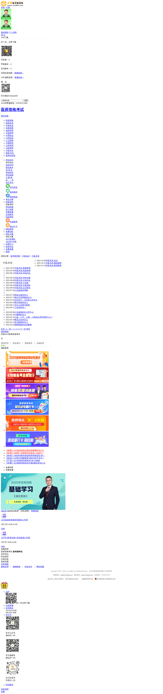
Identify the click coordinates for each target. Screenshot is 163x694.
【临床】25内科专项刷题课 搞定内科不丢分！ (25, 458)
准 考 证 (9, 170)
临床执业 (9, 123)
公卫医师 (9, 140)
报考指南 (13, 197)
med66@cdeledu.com (66, 575)
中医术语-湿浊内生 (22, 273)
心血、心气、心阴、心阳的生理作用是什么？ (34, 317)
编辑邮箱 (16, 567)
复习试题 (9, 209)
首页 (3, 329)
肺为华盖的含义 (21, 302)
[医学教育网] (12, 6)
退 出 (3, 35)
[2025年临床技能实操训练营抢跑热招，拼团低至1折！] (27, 398)
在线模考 (13, 222)
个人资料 (13, 32)
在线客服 (9, 605)
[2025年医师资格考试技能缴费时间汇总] (27, 366)
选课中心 (9, 244)
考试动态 (9, 160)
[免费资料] (4, 588)
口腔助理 (9, 146)
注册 (8, 7)
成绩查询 (28, 343)
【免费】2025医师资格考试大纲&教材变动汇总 (25, 463)
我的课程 (5, 32)
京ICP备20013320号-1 (72, 579)
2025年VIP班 (11, 242)
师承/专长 (10, 153)
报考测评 (13, 192)
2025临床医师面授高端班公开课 (14, 520)
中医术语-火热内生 (22, 280)
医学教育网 (15, 256)
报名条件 (9, 168)
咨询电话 (9, 608)
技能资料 (9, 217)
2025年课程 (10, 239)
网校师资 (9, 229)
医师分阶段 (10, 156)
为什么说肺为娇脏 (22, 305)
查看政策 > (19, 77)
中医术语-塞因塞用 (53, 266)
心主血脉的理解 (21, 290)
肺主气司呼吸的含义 (23, 297)
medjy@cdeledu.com (87, 575)
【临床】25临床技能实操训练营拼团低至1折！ (25, 455)
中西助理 (9, 143)
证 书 (9, 180)
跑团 (8, 252)
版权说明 (5, 567)
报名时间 (9, 165)
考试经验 (9, 207)
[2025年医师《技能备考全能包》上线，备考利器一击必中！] (27, 382)
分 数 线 (9, 178)
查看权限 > (19, 73)
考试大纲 (9, 199)
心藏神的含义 (20, 315)
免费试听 (9, 232)
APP (7, 592)
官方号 (8, 615)
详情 (3, 529)
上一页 (8, 329)
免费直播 (9, 212)
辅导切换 (5, 116)
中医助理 (9, 133)
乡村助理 (9, 148)
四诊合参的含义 (21, 295)
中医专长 (9, 151)
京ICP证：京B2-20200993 (55, 579)
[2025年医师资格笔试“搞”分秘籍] (27, 430)
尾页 (28, 329)
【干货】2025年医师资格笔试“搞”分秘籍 (23, 460)
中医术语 (35, 256)
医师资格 (9, 120)
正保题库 (9, 214)
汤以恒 (4, 511)
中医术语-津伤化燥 (22, 278)
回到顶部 (5, 689)
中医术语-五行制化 (22, 288)
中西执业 (9, 135)
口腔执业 (9, 138)
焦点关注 (9, 183)
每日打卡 (13, 227)
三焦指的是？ (20, 307)
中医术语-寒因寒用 (22, 268)
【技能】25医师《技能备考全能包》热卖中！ (25, 453)
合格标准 (40, 343)
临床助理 (9, 130)
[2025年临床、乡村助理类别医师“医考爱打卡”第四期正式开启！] (27, 446)
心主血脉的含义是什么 (24, 312)
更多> (3, 345)
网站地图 (40, 567)
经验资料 (9, 202)
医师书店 (9, 247)
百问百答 (13, 187)
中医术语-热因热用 (22, 271)
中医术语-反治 (52, 261)
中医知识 (26, 256)
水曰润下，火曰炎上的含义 (26, 300)
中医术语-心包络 (22, 283)
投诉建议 (9, 685)
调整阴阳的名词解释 (23, 325)
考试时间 (9, 173)
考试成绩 (9, 175)
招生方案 (9, 234)
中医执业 (9, 125)
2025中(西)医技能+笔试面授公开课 (15, 538)
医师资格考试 (12, 109)
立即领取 (5, 564)
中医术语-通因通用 (53, 263)
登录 (3, 7)
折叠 (3, 692)
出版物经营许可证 (87, 579)
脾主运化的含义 (21, 320)
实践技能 (9, 128)
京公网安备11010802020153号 (106, 579)
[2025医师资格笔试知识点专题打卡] (27, 414)
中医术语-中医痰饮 (22, 285)
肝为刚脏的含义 (21, 322)
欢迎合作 (28, 567)
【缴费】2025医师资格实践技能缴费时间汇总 (25, 450)
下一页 (23, 329)
